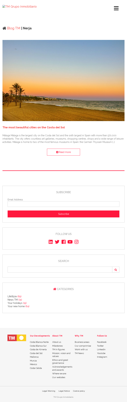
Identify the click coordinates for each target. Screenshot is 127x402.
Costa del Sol (36, 353)
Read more (64, 152)
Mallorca (34, 357)
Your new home (18, 306)
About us (56, 342)
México (33, 364)
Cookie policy (79, 391)
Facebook (101, 342)
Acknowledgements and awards (62, 368)
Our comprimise (83, 346)
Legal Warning (48, 391)
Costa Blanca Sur (38, 346)
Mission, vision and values (61, 355)
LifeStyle (14, 296)
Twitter (100, 346)
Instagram (102, 357)
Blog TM (13, 28)
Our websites (58, 377)
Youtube (101, 353)
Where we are (59, 373)
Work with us (81, 349)
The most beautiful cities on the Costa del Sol (33, 127)
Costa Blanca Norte (39, 342)
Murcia (33, 360)
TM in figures (58, 349)
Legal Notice (64, 391)
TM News (79, 353)
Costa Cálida (36, 368)
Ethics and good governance (60, 361)
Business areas (82, 342)
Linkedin (101, 349)
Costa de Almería (38, 349)
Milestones (57, 346)
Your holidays (17, 303)
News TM (15, 299)
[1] (115, 270)
